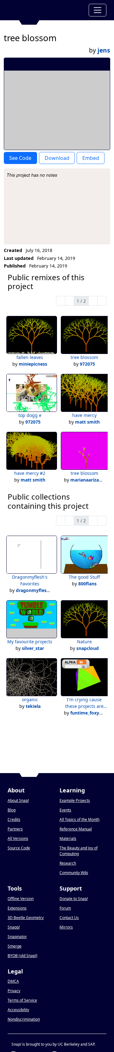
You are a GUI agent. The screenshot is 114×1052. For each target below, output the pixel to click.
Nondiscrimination (24, 1019)
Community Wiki (74, 872)
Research (68, 863)
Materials (68, 838)
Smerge (15, 946)
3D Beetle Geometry (26, 917)
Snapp (14, 927)
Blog (12, 810)
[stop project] (103, 64)
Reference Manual (76, 829)
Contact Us (69, 917)
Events (65, 810)
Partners (15, 829)
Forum (65, 908)
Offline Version (21, 898)
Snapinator (17, 936)
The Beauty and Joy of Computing (79, 850)
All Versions (18, 838)
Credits (14, 819)
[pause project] (92, 64)
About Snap (18, 800)
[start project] (81, 64)
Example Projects (75, 800)
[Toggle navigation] (97, 10)
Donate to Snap (74, 898)
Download (57, 157)
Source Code (19, 848)
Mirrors (66, 927)
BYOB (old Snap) (22, 955)
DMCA (13, 981)
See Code (20, 157)
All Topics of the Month (79, 819)
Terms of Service (22, 1000)
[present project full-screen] (71, 64)
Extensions (17, 908)
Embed (90, 157)
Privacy (14, 990)
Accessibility (18, 1009)
